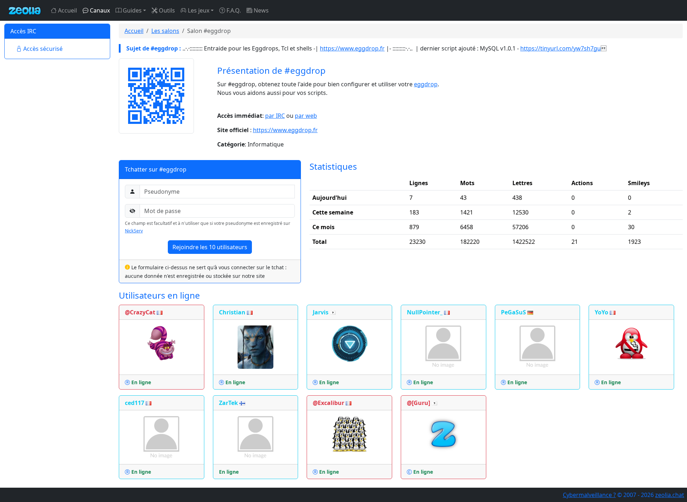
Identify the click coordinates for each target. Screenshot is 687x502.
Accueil (67, 10)
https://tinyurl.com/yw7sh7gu (560, 48)
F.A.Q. (233, 10)
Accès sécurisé (42, 49)
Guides (131, 10)
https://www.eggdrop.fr (352, 48)
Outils (166, 10)
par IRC (275, 116)
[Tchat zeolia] (24, 10)
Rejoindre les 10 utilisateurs (209, 247)
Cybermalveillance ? (589, 495)
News (260, 10)
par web (306, 116)
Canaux (99, 10)
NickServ (134, 231)
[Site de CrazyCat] (161, 343)
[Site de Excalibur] (349, 433)
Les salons (165, 31)
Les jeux (197, 10)
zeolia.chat (669, 495)
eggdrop (426, 84)
